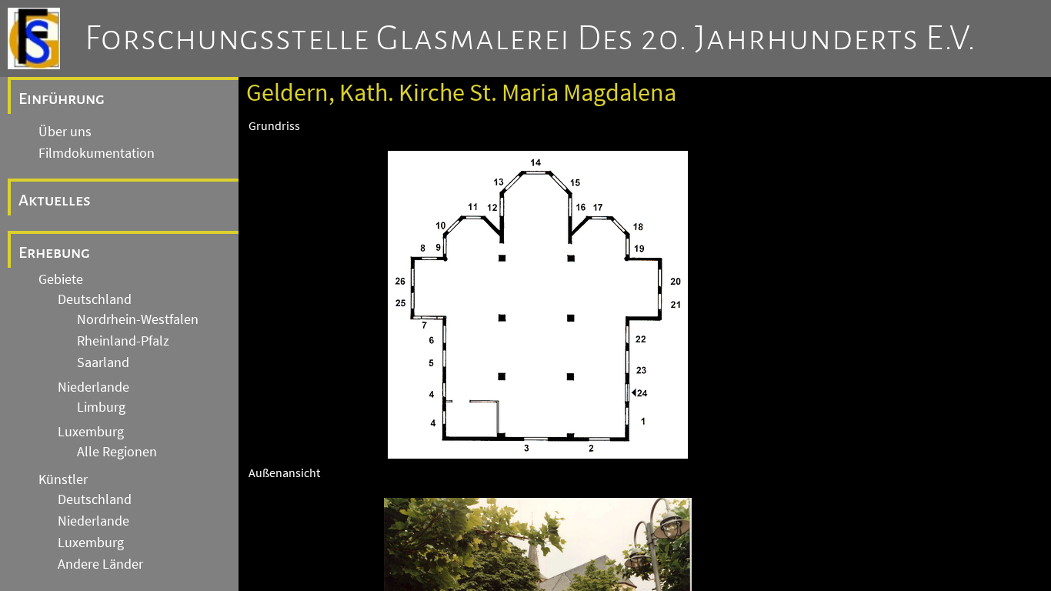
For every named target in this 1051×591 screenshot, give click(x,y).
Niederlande (93, 387)
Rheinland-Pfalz (123, 340)
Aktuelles (54, 200)
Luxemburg (91, 431)
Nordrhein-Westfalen (138, 319)
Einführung (61, 98)
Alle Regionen (117, 451)
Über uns (65, 131)
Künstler (63, 479)
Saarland (103, 362)
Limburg (101, 407)
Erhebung (54, 252)
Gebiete (60, 279)
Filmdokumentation (96, 153)
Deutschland (95, 299)
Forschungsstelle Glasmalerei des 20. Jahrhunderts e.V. (530, 38)
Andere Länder (100, 564)
